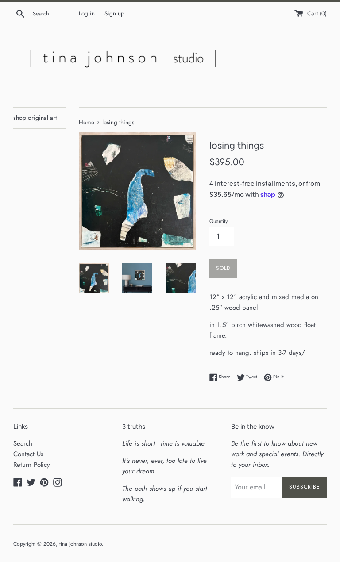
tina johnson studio (80, 544)
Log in (87, 13)
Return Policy (31, 465)
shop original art (35, 117)
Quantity (218, 221)
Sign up (114, 13)
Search (22, 443)
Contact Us (28, 454)
